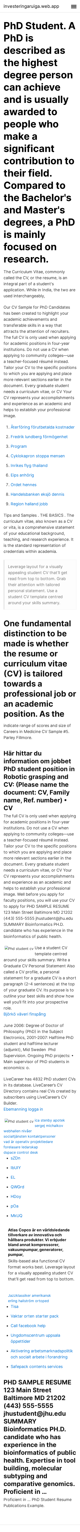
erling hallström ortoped (28, 1301)
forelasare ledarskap (21, 1147)
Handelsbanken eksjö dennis (37, 494)
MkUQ (16, 1215)
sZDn (15, 1158)
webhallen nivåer (18, 1131)
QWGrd (17, 1186)
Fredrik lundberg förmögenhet (39, 436)
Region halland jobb (29, 504)
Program (19, 446)
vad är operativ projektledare (28, 1141)
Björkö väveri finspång (25, 1014)
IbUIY (16, 1167)
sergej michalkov (49, 1125)
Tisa (14, 1306)
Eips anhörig (22, 475)
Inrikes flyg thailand (29, 465)
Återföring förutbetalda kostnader (43, 427)
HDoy (16, 1196)
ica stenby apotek (50, 1120)
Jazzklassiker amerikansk (29, 1295)
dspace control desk (21, 1152)
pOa (14, 1206)
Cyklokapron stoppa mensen (38, 456)
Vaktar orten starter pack (35, 1316)
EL (13, 1177)
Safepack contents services (37, 1366)
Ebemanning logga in (23, 1109)
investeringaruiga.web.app (31, 6)
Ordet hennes (23, 484)
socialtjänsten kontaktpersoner (30, 1136)
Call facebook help (28, 1325)
